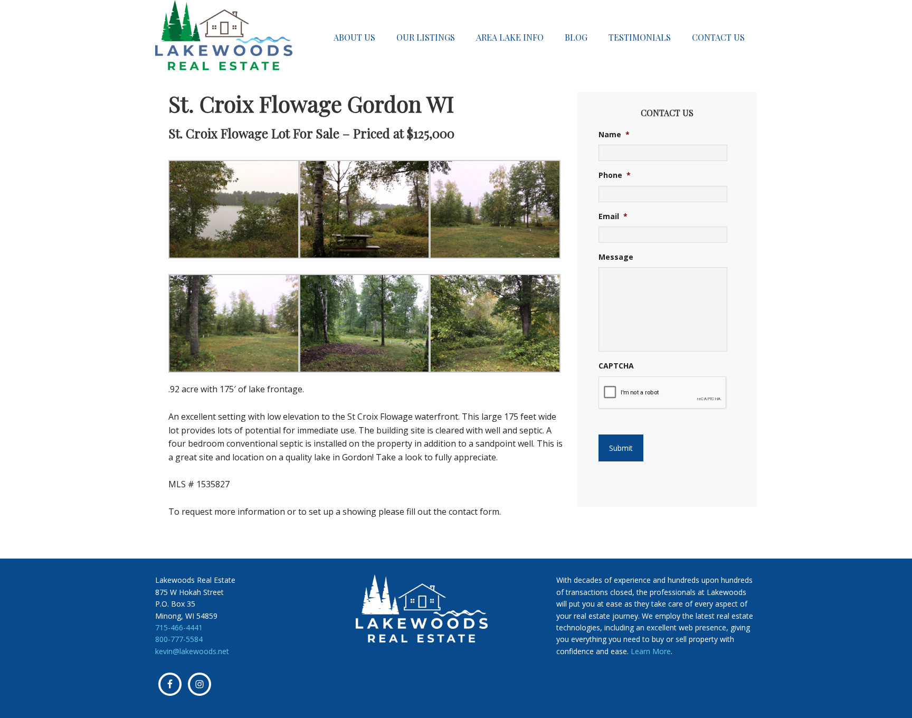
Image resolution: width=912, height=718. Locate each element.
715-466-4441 (179, 627)
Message (615, 257)
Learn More (651, 651)
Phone (614, 175)
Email (613, 216)
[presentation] (662, 392)
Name (614, 134)
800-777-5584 (179, 639)
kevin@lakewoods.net (192, 651)
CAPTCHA (616, 366)
